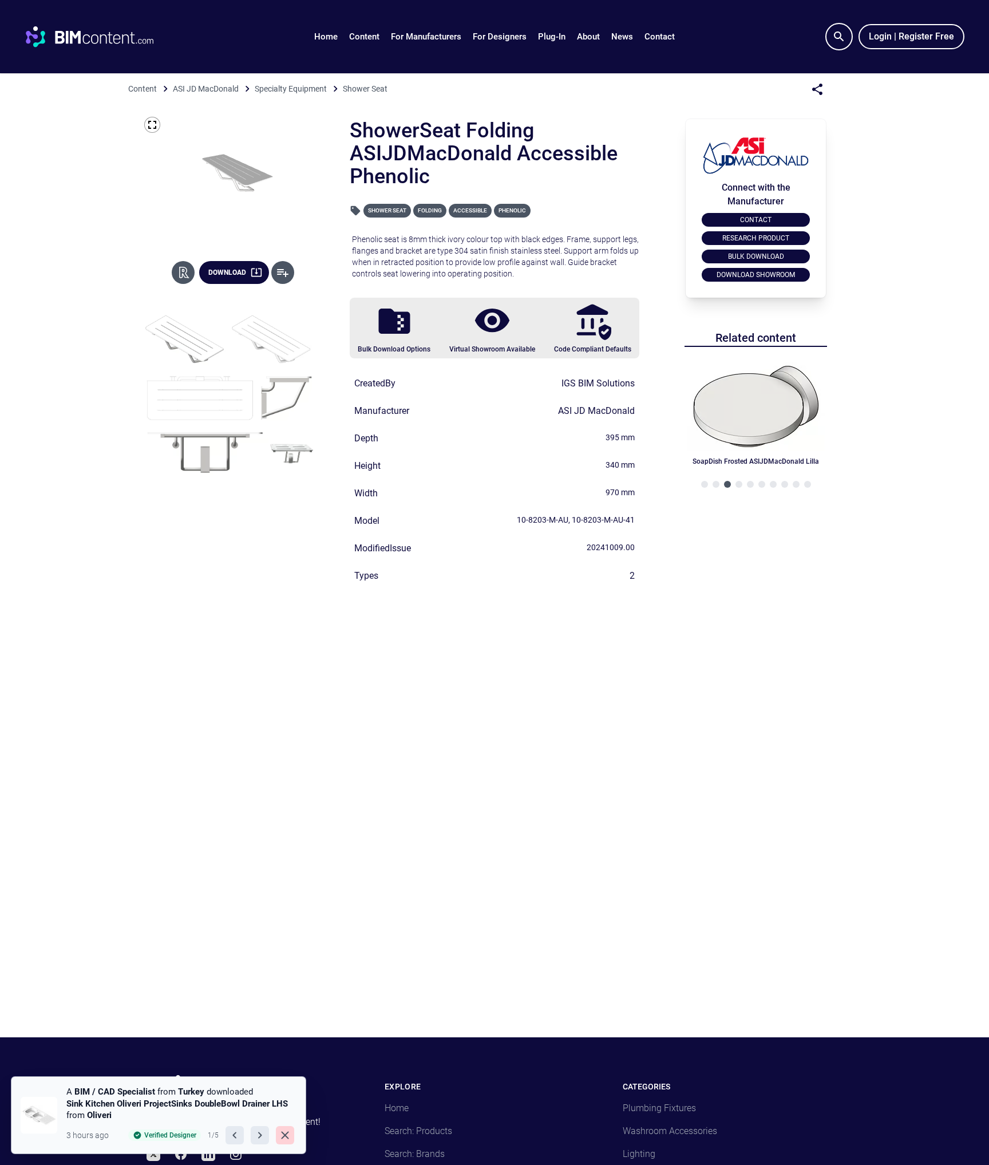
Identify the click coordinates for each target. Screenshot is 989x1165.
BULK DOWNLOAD (756, 256)
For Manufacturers (426, 36)
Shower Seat (387, 210)
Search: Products (418, 1130)
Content (364, 36)
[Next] (260, 1135)
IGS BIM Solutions (598, 383)
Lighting (639, 1153)
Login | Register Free (911, 36)
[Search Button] (839, 36)
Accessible (470, 210)
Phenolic (512, 210)
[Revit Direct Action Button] (183, 272)
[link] (158, 1115)
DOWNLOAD (227, 272)
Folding (430, 210)
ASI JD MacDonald (596, 410)
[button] (364, 36)
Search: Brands (415, 1153)
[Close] (285, 1135)
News (622, 36)
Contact (659, 36)
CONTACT (756, 220)
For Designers (500, 36)
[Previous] (235, 1135)
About (588, 36)
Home (326, 36)
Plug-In (551, 36)
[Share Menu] (817, 89)
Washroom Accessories (670, 1130)
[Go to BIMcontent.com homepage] (100, 36)
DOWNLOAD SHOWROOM (756, 275)
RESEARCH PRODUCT (755, 238)
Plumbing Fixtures (659, 1108)
